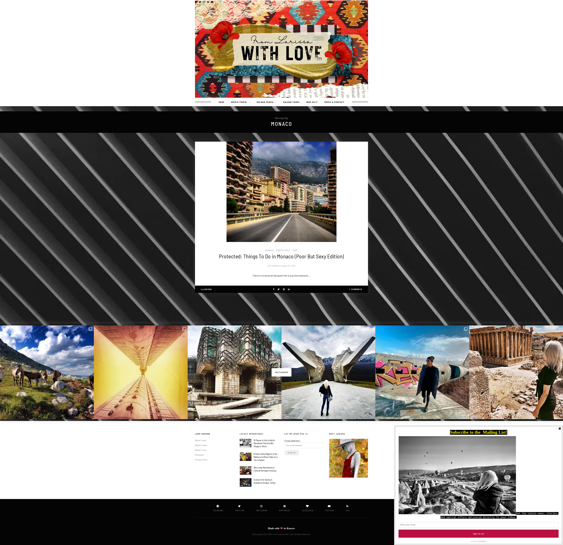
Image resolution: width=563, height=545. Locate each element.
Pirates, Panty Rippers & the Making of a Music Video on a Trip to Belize (266, 457)
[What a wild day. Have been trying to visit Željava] (422, 372)
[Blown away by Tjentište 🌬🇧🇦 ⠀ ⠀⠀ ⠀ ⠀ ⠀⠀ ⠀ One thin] (328, 372)
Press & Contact (334, 102)
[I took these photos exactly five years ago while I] (47, 372)
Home (221, 102)
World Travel (239, 102)
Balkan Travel (265, 102)
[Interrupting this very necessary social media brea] (516, 372)
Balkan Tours (291, 102)
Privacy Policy (201, 459)
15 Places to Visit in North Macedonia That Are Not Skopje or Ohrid (264, 443)
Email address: (292, 440)
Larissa (207, 289)
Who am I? (312, 102)
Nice (295, 250)
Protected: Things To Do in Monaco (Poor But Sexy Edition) (281, 256)
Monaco (269, 250)
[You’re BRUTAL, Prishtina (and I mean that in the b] (235, 372)
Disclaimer (199, 455)
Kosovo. (291, 528)
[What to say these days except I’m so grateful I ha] (141, 372)
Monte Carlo (283, 250)
